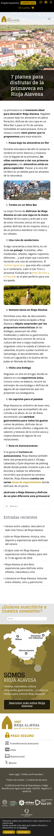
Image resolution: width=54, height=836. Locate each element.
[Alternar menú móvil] (49, 19)
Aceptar (9, 832)
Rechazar (23, 832)
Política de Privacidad (32, 774)
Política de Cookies (15, 779)
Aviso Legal (14, 774)
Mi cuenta (24, 7)
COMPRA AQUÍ (28, 3)
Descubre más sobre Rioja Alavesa (27, 705)
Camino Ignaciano (14, 265)
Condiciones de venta (37, 779)
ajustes (23, 828)
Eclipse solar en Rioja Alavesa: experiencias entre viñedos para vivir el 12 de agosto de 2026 (26, 554)
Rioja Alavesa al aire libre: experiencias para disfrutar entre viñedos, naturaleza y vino (24, 568)
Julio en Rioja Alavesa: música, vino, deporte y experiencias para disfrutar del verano (26, 540)
